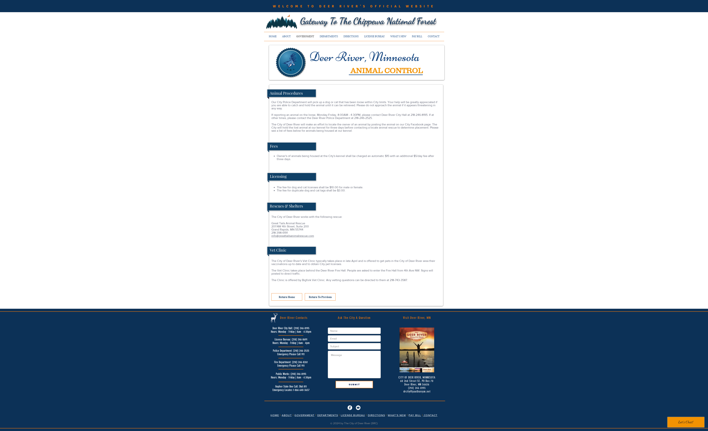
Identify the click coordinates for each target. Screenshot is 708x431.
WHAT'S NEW (397, 415)
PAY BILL (415, 415)
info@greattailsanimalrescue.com (292, 235)
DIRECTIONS (376, 415)
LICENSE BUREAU (353, 415)
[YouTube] (358, 407)
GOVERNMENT (304, 415)
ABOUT (287, 415)
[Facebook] (350, 407)
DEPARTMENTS (327, 415)
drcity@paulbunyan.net (417, 391)
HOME (274, 415)
